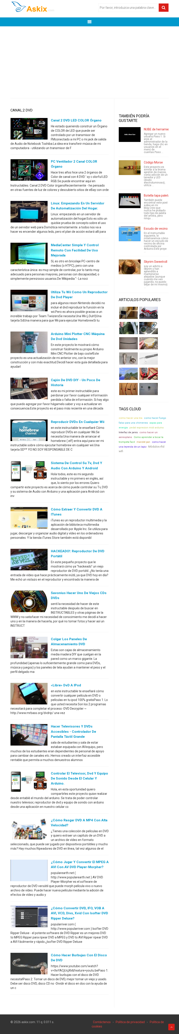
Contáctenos (102, 1022)
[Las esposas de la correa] (128, 343)
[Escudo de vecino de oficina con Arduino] (130, 233)
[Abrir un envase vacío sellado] (148, 343)
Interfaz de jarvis (128, 432)
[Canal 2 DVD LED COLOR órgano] (29, 129)
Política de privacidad (130, 1022)
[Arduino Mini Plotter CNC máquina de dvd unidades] (29, 343)
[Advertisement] (89, 59)
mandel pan (143, 441)
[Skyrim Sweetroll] (130, 266)
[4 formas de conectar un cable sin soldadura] (128, 389)
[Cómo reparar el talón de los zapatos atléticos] (128, 328)
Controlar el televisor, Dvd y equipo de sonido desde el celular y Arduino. (79, 778)
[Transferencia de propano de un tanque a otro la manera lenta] (148, 328)
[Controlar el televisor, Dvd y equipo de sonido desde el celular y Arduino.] (29, 782)
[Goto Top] (171, 1027)
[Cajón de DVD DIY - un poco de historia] (29, 389)
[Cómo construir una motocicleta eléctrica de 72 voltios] (148, 312)
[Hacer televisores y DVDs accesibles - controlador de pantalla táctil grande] (29, 736)
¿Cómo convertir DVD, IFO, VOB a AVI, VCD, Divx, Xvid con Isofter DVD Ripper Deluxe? (79, 913)
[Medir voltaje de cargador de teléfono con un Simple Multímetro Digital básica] (148, 373)
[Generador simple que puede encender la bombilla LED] (148, 389)
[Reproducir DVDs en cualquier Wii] (29, 431)
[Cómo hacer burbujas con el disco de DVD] (29, 964)
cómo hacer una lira (130, 418)
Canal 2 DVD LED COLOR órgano (76, 120)
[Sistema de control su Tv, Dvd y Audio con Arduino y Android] (29, 472)
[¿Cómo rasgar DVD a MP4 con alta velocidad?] (29, 829)
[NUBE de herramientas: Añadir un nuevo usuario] (130, 134)
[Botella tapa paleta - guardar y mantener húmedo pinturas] (130, 200)
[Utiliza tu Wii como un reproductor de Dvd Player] (29, 301)
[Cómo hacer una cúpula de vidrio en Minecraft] (128, 373)
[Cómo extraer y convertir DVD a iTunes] (29, 518)
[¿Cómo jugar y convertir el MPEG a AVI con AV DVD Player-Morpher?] (29, 871)
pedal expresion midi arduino (146, 427)
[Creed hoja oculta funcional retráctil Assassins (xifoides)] (148, 358)
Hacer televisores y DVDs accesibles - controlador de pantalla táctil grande (73, 731)
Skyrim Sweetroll (155, 261)
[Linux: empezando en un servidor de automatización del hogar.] (29, 212)
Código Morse (153, 162)
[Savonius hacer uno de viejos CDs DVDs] (29, 602)
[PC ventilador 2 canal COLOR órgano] (29, 171)
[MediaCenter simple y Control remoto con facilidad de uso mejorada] (29, 254)
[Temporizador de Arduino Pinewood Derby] (128, 312)
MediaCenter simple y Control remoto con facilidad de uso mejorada (75, 250)
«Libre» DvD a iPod (66, 685)
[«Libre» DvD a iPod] (29, 694)
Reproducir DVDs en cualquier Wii (77, 422)
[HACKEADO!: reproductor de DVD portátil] (29, 560)
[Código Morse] (130, 167)
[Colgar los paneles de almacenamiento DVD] (29, 648)
